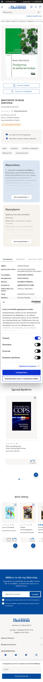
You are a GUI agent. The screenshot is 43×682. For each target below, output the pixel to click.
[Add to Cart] (36, 475)
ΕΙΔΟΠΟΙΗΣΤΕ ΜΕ (21, 676)
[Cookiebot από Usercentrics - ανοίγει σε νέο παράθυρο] (31, 302)
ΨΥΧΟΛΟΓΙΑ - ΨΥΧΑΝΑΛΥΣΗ (26, 21)
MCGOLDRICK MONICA (10, 107)
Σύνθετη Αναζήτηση (34, 16)
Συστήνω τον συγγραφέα (23, 91)
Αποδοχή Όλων (21, 372)
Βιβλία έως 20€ (7, 153)
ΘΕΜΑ (8, 21)
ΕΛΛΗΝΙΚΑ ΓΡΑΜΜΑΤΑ (13, 118)
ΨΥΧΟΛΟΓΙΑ (14, 21)
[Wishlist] (31, 7)
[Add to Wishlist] (35, 398)
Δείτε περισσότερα (21, 197)
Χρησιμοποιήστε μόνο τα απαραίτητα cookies (21, 379)
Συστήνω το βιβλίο (23, 85)
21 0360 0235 (38, 1)
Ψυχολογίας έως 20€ (22, 153)
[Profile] (36, 7)
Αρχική (3, 21)
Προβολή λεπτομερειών (28, 366)
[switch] (38, 344)
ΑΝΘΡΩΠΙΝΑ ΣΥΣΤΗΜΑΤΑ (12, 120)
